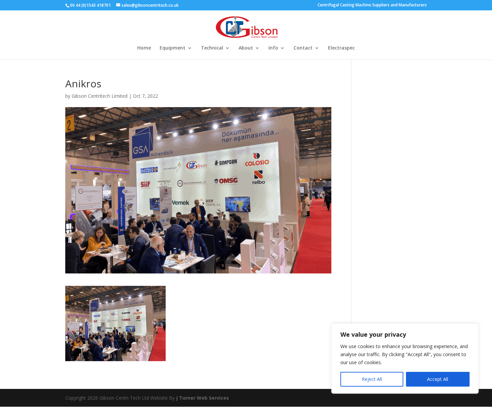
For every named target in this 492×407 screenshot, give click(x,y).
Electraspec (341, 48)
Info (273, 48)
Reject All (372, 379)
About (246, 48)
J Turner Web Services (202, 398)
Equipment (172, 48)
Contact (303, 48)
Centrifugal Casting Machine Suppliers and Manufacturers (372, 5)
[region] (405, 358)
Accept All (437, 379)
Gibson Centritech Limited (100, 96)
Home (144, 48)
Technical (212, 48)
